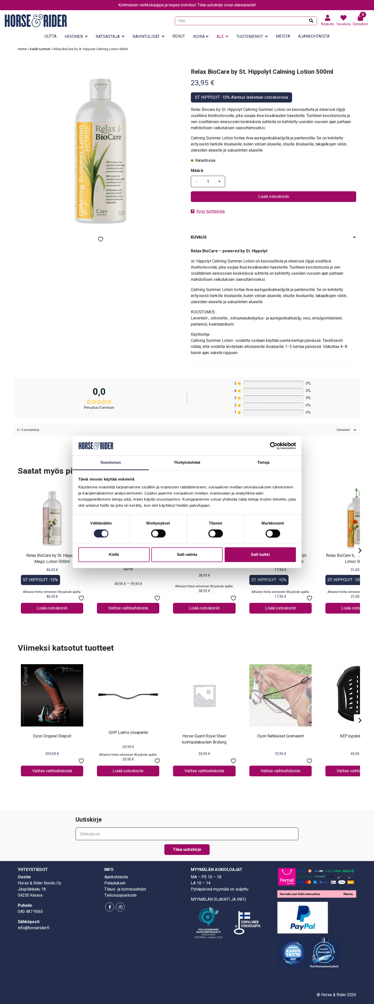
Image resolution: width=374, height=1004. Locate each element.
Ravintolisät (146, 36)
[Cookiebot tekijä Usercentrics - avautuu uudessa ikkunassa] (273, 445)
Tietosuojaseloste (120, 895)
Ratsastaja (108, 36)
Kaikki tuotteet (40, 49)
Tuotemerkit (249, 36)
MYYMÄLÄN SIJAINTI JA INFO (218, 899)
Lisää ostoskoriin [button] (52, 608)
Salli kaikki (260, 554)
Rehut (178, 36)
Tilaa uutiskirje (187, 849)
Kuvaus (199, 237)
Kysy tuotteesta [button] (210, 211)
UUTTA (50, 36)
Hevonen (74, 36)
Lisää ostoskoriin (273, 196)
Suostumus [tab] (110, 462)
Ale (220, 36)
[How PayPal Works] (302, 917)
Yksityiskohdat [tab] (187, 462)
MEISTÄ (283, 36)
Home (22, 49)
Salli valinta (187, 554)
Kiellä (114, 554)
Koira (199, 36)
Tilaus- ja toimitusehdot (125, 889)
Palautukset (114, 883)
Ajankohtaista (313, 36)
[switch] (158, 533)
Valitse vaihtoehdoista (128, 608)
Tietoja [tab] (263, 462)
